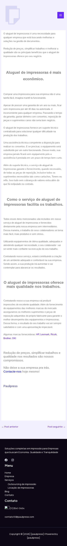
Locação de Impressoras (21, 487)
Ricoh (54, 334)
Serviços (9, 479)
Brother (7, 338)
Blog (7, 491)
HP (37, 334)
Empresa (9, 476)
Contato (9, 494)
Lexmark (44, 334)
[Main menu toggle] (60, 15)
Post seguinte (56, 426)
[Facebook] (6, 460)
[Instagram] (12, 460)
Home (8, 472)
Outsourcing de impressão (22, 484)
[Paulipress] (12, 15)
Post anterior (10, 426)
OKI (14, 338)
